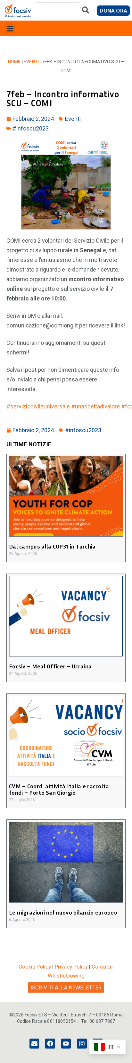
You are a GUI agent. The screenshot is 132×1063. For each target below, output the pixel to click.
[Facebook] (50, 1043)
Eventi (31, 61)
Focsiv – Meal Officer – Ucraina (50, 666)
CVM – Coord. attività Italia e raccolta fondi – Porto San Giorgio (59, 789)
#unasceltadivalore (95, 406)
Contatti (101, 966)
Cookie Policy (35, 966)
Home (14, 61)
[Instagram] (82, 1043)
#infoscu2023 (30, 128)
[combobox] (57, 9)
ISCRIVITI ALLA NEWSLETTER (66, 987)
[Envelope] (34, 1043)
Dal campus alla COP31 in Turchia (52, 546)
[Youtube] (66, 1043)
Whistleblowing (66, 975)
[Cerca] (85, 11)
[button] (9, 28)
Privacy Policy (71, 966)
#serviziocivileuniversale (38, 406)
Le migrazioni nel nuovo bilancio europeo (63, 912)
